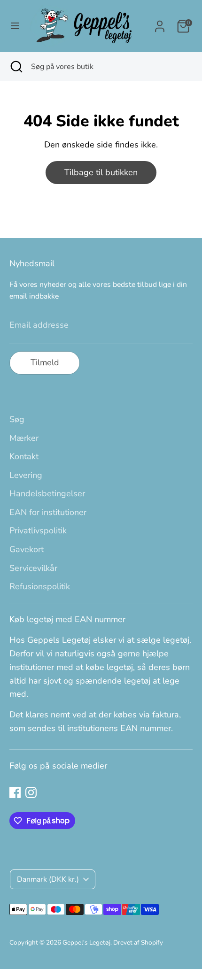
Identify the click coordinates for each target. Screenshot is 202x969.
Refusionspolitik (39, 586)
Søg (16, 419)
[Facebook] (15, 792)
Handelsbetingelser (47, 493)
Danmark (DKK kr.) (48, 879)
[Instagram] (31, 792)
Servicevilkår (33, 568)
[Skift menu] (15, 26)
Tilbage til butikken (101, 172)
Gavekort (26, 549)
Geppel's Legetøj (86, 942)
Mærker (24, 438)
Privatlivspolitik (38, 530)
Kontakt (24, 456)
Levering (25, 475)
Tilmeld (45, 362)
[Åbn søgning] (15, 67)
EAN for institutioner (47, 512)
